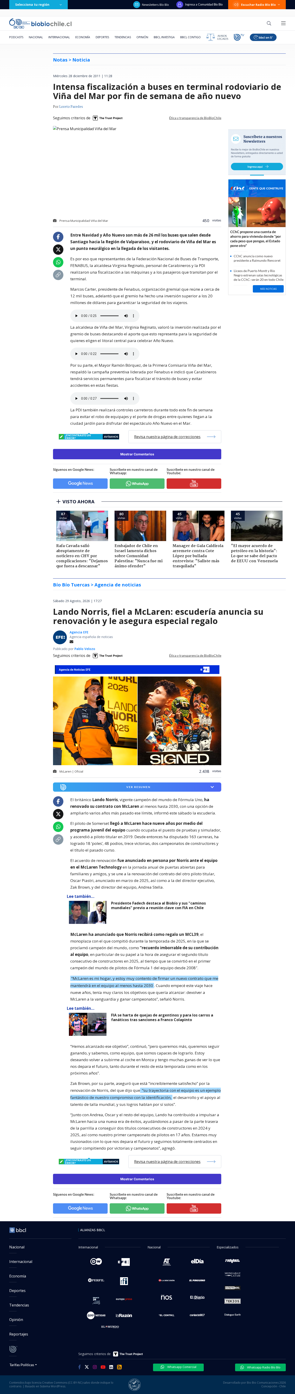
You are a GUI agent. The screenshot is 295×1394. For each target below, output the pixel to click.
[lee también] (89, 912)
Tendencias (123, 37)
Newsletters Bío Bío (155, 5)
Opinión (142, 37)
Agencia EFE (79, 632)
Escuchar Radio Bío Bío (258, 5)
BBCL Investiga (164, 37)
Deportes (102, 37)
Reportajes (18, 1334)
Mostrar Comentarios (137, 454)
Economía (82, 37)
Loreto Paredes (71, 107)
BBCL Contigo (190, 37)
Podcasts (16, 37)
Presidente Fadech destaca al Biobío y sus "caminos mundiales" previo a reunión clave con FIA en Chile (158, 905)
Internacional (59, 37)
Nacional (36, 37)
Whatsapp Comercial (181, 1367)
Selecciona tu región (32, 4)
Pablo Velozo (84, 649)
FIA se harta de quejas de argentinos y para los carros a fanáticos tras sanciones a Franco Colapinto (162, 1017)
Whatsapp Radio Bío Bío (263, 1367)
